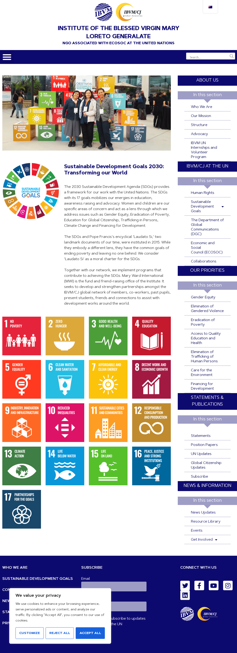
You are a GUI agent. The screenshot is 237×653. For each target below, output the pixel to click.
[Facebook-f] (199, 585)
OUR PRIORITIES (207, 270)
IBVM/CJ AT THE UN (207, 166)
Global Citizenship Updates (206, 465)
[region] (60, 616)
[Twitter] (185, 585)
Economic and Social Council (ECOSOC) (207, 247)
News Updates (203, 512)
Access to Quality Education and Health (206, 338)
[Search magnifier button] (231, 56)
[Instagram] (228, 585)
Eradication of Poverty (203, 322)
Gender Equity (203, 297)
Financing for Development (202, 386)
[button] (7, 57)
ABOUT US (207, 80)
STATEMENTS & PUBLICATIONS (207, 401)
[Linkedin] (185, 595)
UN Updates (201, 454)
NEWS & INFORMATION (207, 486)
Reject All (59, 633)
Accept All (90, 633)
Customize (29, 633)
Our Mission (201, 116)
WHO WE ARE (15, 568)
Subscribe (199, 477)
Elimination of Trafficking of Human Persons (204, 356)
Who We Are (201, 107)
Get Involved (202, 540)
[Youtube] (213, 585)
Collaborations (203, 261)
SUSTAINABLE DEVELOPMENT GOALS (37, 579)
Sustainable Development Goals (202, 206)
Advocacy (199, 134)
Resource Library (206, 522)
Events (197, 531)
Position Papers (204, 445)
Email (85, 579)
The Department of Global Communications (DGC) (207, 227)
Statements (201, 436)
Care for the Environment (201, 373)
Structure (199, 125)
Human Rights (202, 193)
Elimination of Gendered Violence (207, 309)
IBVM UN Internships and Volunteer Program (204, 150)
